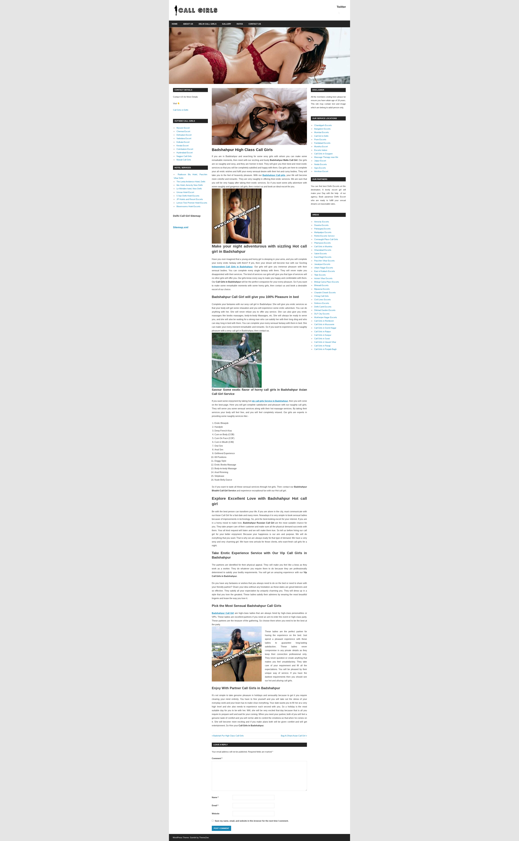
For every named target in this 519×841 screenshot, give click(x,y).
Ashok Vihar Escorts (323, 278)
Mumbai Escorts (321, 132)
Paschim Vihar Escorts (324, 261)
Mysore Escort (183, 128)
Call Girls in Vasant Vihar (325, 342)
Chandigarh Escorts (323, 125)
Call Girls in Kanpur (322, 335)
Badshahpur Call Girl (223, 613)
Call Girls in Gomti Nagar (325, 328)
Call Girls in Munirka (323, 246)
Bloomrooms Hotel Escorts (188, 206)
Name (215, 797)
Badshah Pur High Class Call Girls (228, 736)
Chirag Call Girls (321, 296)
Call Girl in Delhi (321, 136)
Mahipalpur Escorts (322, 232)
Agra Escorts (320, 168)
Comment (217, 758)
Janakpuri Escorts (322, 264)
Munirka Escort (321, 146)
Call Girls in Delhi (180, 110)
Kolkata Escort (183, 142)
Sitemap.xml (180, 227)
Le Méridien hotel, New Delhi (189, 188)
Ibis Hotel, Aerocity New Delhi (190, 185)
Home (174, 24)
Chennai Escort (183, 131)
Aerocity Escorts (321, 222)
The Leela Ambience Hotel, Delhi (191, 181)
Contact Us (255, 24)
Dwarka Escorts (321, 225)
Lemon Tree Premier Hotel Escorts (192, 203)
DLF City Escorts (322, 314)
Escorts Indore (320, 150)
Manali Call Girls (184, 160)
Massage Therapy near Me (326, 157)
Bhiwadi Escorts (321, 285)
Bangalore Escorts (322, 129)
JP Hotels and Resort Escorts (190, 199)
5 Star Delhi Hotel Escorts (188, 196)
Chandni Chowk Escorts (325, 292)
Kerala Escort (183, 145)
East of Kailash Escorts (324, 271)
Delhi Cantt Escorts (322, 307)
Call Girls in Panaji (322, 346)
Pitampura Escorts (322, 243)
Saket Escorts (320, 253)
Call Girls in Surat (322, 338)
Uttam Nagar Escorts (323, 268)
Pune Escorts (320, 139)
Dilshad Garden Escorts (324, 310)
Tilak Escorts (320, 275)
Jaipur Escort (320, 161)
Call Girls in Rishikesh (324, 321)
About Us (188, 24)
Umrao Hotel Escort (185, 192)
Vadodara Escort (184, 138)
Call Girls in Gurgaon (323, 153)
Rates (240, 24)
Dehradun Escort (184, 135)
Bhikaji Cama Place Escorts (326, 282)
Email (215, 805)
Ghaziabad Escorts (322, 250)
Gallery (226, 24)
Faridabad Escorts (322, 143)
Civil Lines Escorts (322, 299)
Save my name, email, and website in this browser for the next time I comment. (252, 821)
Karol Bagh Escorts (322, 257)
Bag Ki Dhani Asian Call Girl (293, 736)
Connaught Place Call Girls (326, 239)
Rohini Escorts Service (324, 236)
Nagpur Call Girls (184, 156)
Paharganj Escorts (322, 229)
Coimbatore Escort (185, 149)
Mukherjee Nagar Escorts (325, 317)
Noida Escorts (320, 164)
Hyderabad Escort (185, 152)
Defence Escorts (321, 303)
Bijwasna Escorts (322, 289)
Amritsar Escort (321, 171)
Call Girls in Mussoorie (324, 324)
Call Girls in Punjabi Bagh (325, 349)
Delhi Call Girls (207, 24)
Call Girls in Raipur (322, 331)
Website (215, 813)
